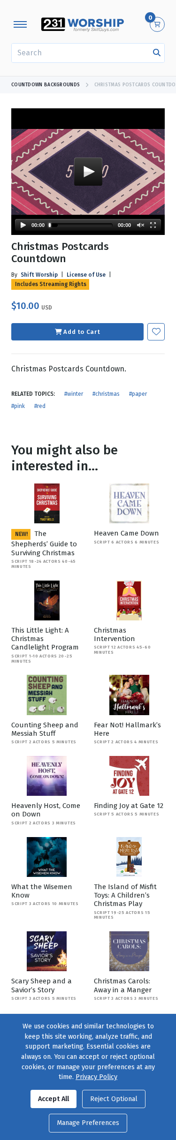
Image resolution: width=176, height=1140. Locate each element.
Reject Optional (114, 1099)
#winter (73, 394)
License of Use (86, 275)
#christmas (106, 394)
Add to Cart (81, 331)
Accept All (53, 1099)
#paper (138, 394)
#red (40, 406)
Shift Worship (39, 275)
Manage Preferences (88, 1123)
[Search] (156, 53)
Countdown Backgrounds (45, 85)
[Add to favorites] (156, 331)
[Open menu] (20, 24)
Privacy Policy (96, 1077)
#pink (18, 406)
